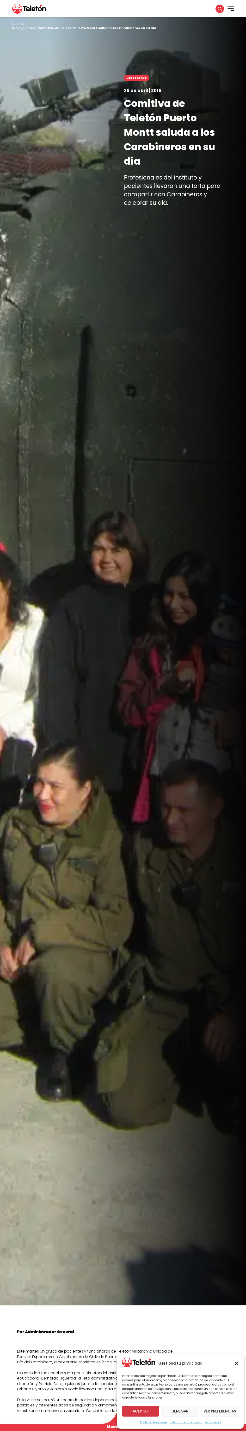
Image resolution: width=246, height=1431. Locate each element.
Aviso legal (213, 1422)
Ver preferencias (219, 1411)
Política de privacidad (186, 1422)
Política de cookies (153, 1422)
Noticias (29, 28)
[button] (236, 1363)
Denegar (180, 1411)
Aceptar (141, 1411)
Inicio (16, 28)
